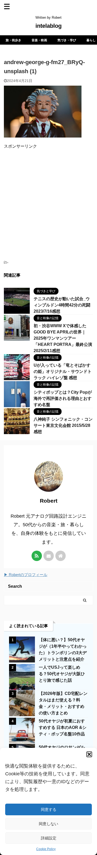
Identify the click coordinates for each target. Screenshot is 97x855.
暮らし (91, 40)
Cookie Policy (46, 849)
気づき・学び (66, 40)
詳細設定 (48, 838)
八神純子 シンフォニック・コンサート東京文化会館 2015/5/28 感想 (63, 425)
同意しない (48, 824)
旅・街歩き (13, 40)
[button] (89, 754)
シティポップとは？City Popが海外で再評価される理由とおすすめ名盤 (63, 398)
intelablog (48, 26)
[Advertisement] (48, 202)
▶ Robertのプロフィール (25, 574)
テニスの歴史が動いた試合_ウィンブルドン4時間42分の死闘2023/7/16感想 (62, 305)
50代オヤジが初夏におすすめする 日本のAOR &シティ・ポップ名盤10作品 (62, 727)
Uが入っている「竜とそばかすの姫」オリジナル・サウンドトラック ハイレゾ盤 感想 (63, 371)
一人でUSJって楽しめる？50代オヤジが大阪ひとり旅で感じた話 (62, 673)
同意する (48, 809)
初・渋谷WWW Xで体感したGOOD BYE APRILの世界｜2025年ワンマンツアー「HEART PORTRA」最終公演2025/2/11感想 (63, 338)
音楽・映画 (39, 40)
